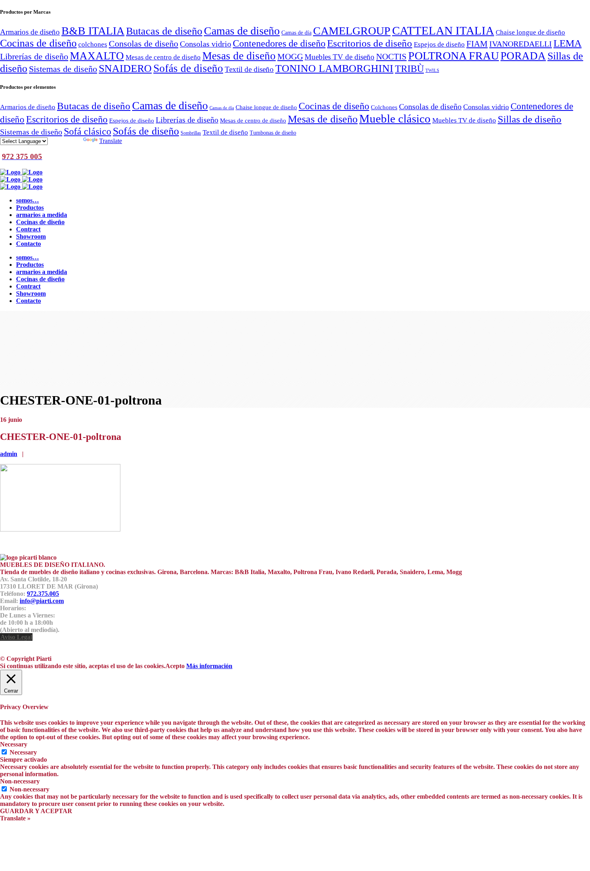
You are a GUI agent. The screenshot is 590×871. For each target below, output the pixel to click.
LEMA (567, 43)
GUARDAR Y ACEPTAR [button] (36, 811)
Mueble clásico (395, 118)
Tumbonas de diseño (273, 133)
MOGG (290, 56)
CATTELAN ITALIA (443, 30)
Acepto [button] (175, 665)
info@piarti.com (42, 600)
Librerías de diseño (34, 56)
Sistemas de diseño (63, 69)
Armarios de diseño (30, 32)
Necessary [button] (13, 744)
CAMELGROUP (352, 31)
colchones (92, 44)
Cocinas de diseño (38, 43)
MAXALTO (97, 56)
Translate (110, 140)
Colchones (384, 107)
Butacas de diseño (164, 31)
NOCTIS (391, 56)
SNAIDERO (125, 68)
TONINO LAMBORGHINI (334, 68)
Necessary (23, 752)
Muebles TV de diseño (339, 57)
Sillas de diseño (530, 119)
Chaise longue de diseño (530, 32)
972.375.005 (43, 593)
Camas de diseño (242, 31)
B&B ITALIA (92, 31)
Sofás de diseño (188, 68)
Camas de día (296, 32)
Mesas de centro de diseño (163, 57)
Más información (209, 665)
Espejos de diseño (439, 44)
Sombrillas (191, 133)
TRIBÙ (409, 68)
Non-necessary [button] (20, 781)
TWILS (432, 70)
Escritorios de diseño (369, 43)
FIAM (477, 43)
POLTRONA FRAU (453, 55)
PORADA (523, 56)
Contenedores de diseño (279, 43)
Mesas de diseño (239, 56)
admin (8, 453)
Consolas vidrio (205, 43)
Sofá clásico (87, 131)
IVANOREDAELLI (520, 43)
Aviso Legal (16, 637)
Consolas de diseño (143, 44)
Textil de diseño (249, 69)
